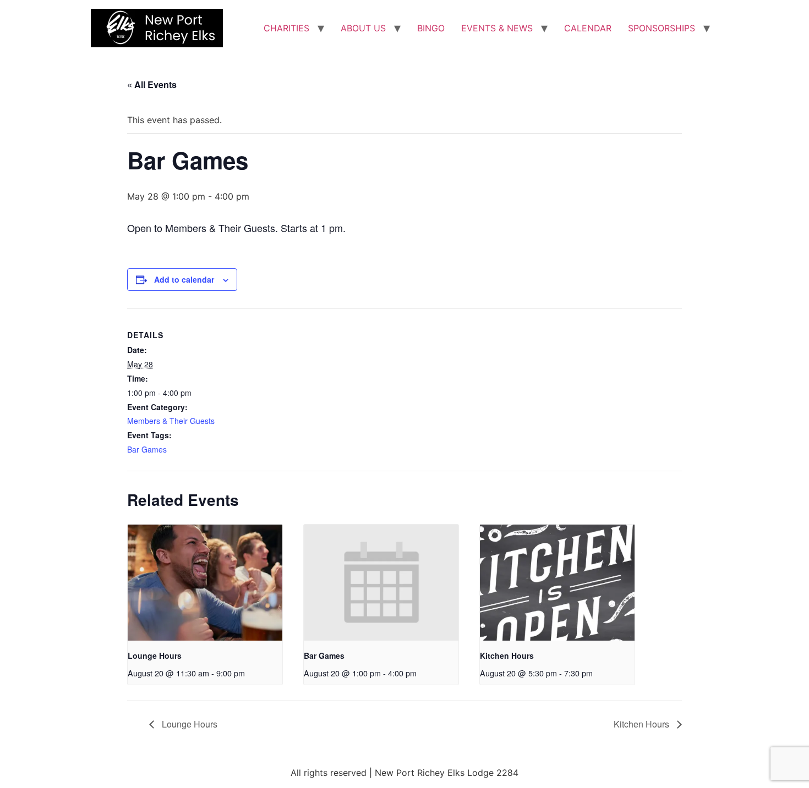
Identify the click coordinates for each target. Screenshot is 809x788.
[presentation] (205, 583)
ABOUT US (363, 28)
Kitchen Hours (507, 655)
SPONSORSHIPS (661, 28)
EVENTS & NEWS (497, 28)
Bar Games (147, 449)
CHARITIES (286, 28)
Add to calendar (184, 279)
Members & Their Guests (171, 420)
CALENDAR (587, 28)
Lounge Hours (155, 655)
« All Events (152, 84)
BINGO (431, 28)
